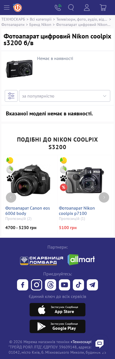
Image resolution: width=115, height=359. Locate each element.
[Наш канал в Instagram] (36, 285)
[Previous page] (11, 197)
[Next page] (104, 197)
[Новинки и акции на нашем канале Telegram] (92, 285)
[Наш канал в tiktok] (78, 285)
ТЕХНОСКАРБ (13, 19)
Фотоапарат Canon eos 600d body (27, 210)
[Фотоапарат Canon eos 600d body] (30, 180)
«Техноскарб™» (84, 341)
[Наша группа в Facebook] (22, 285)
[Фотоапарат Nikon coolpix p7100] (84, 180)
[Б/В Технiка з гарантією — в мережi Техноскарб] (64, 285)
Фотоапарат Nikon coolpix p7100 (77, 210)
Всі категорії (41, 19)
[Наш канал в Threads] (50, 285)
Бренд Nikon (40, 24)
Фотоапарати (13, 24)
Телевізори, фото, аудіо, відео (82, 19)
